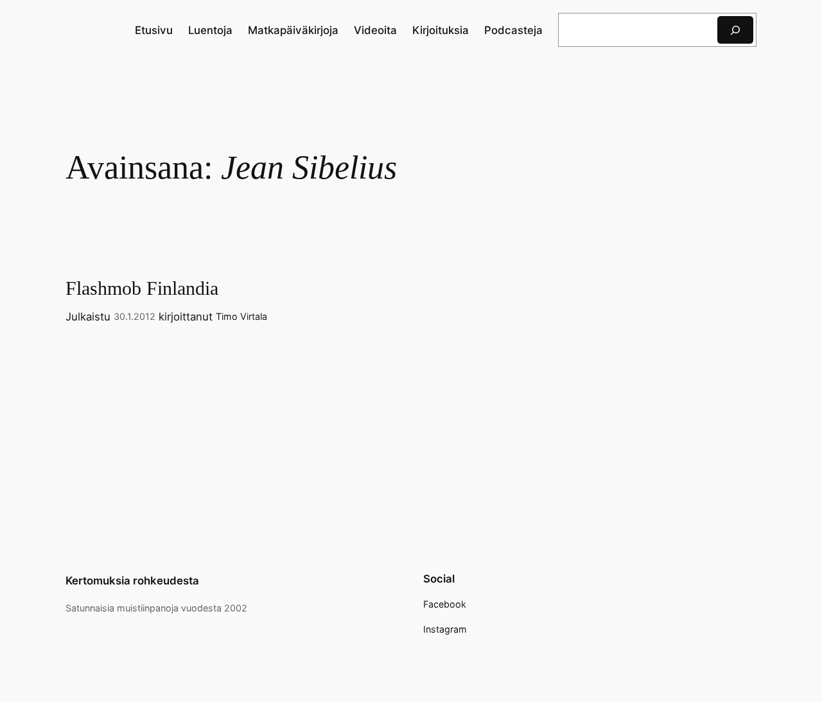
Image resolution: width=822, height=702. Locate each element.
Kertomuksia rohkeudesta (132, 580)
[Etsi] (735, 30)
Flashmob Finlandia (142, 288)
